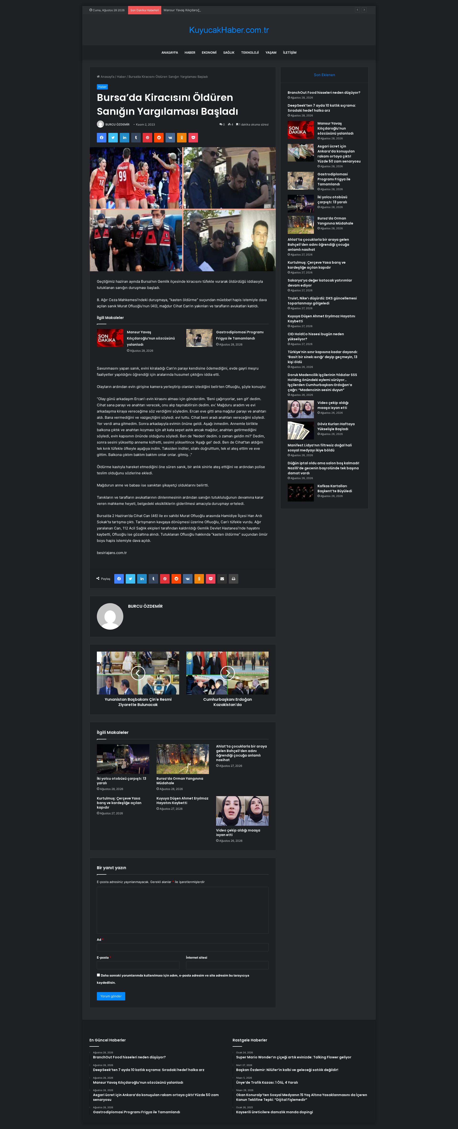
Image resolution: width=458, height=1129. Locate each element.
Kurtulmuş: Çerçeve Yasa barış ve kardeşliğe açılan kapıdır (119, 803)
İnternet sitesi (196, 957)
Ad (100, 939)
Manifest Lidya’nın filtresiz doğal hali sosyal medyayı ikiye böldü (320, 448)
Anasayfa (169, 52)
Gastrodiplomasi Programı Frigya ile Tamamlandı (333, 179)
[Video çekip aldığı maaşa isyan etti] (242, 811)
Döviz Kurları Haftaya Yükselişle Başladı (336, 426)
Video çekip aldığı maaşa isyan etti (238, 832)
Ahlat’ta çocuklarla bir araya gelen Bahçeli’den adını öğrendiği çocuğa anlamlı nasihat (241, 753)
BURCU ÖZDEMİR (117, 124)
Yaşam (270, 52)
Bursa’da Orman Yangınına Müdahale (179, 780)
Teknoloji (250, 52)
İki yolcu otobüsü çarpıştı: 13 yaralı (121, 780)
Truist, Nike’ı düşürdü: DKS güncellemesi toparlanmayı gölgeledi (322, 301)
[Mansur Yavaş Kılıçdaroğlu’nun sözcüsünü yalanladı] (110, 338)
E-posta (104, 957)
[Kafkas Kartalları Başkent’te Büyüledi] (301, 493)
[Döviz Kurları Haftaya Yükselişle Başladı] (301, 430)
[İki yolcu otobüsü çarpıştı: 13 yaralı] (123, 759)
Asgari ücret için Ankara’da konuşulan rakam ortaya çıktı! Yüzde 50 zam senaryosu (339, 154)
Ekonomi (209, 52)
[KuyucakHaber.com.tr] (229, 30)
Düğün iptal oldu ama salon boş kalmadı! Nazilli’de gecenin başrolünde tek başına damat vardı (323, 468)
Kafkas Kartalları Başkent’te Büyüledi (334, 488)
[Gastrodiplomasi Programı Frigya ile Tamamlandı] (199, 338)
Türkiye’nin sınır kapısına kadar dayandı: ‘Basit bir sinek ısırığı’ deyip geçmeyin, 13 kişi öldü (323, 357)
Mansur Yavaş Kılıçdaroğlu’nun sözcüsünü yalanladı (201, 10)
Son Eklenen (324, 75)
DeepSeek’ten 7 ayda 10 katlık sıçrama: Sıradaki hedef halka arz (322, 108)
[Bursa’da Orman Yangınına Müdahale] (182, 759)
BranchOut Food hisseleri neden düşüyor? (324, 92)
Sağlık (228, 52)
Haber (190, 52)
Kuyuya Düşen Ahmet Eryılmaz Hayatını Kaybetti (182, 800)
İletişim (290, 52)
